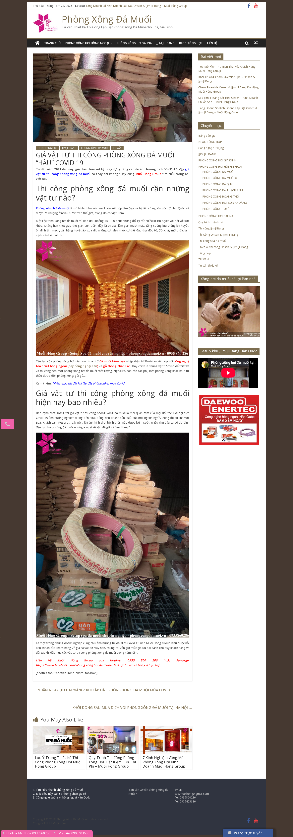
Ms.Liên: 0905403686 (73, 833)
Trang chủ (52, 43)
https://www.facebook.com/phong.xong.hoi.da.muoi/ (74, 665)
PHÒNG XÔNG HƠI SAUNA (134, 43)
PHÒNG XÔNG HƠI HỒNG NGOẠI (87, 43)
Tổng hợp (204, 253)
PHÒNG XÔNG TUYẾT (216, 209)
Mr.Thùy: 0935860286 (34, 833)
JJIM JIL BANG (165, 43)
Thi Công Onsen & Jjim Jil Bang (218, 234)
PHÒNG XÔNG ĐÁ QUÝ (217, 184)
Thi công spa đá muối (212, 241)
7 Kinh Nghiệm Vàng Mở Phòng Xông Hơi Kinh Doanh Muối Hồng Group (164, 762)
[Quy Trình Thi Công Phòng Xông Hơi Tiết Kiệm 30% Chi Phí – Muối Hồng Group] (113, 728)
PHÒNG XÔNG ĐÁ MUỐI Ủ (219, 178)
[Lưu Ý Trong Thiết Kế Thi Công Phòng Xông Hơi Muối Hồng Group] (59, 728)
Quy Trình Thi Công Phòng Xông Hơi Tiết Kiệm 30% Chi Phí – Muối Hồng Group (112, 762)
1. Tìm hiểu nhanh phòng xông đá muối (58, 790)
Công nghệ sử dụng (211, 148)
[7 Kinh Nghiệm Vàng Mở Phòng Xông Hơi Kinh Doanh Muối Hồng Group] (166, 728)
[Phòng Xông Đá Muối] (45, 16)
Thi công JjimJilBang (211, 228)
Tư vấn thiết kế (208, 265)
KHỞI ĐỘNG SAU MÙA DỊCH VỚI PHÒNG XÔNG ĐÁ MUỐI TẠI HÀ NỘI (132, 707)
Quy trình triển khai (210, 222)
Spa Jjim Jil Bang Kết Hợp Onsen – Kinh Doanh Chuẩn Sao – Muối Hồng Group (136, 6)
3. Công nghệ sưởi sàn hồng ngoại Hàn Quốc (61, 797)
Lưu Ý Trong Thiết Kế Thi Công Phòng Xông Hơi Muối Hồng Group (58, 762)
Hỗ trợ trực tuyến (247, 832)
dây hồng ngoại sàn (83, 366)
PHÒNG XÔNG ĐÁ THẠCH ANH (222, 190)
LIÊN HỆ (212, 43)
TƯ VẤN (117, 148)
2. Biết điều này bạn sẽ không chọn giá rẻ (59, 793)
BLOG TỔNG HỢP (190, 43)
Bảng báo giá (206, 135)
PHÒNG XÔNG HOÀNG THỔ (220, 196)
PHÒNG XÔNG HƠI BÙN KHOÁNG (224, 203)
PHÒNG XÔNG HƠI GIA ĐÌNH (217, 160)
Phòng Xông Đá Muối (107, 19)
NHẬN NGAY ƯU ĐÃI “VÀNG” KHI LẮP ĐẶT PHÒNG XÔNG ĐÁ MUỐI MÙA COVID (101, 690)
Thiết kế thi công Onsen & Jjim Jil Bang (223, 247)
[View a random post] (255, 43)
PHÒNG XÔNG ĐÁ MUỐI (94, 148)
